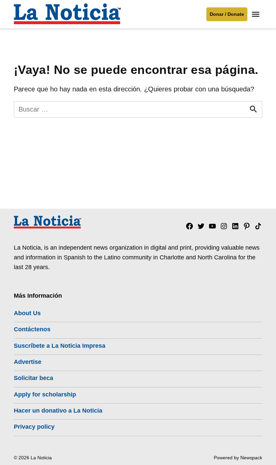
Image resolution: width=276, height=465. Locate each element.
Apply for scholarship (45, 394)
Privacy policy (34, 426)
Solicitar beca (33, 378)
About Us (27, 313)
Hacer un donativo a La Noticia (58, 410)
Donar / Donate (227, 14)
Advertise (27, 361)
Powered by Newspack (238, 457)
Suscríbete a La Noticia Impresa (59, 345)
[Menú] (256, 14)
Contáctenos (32, 329)
